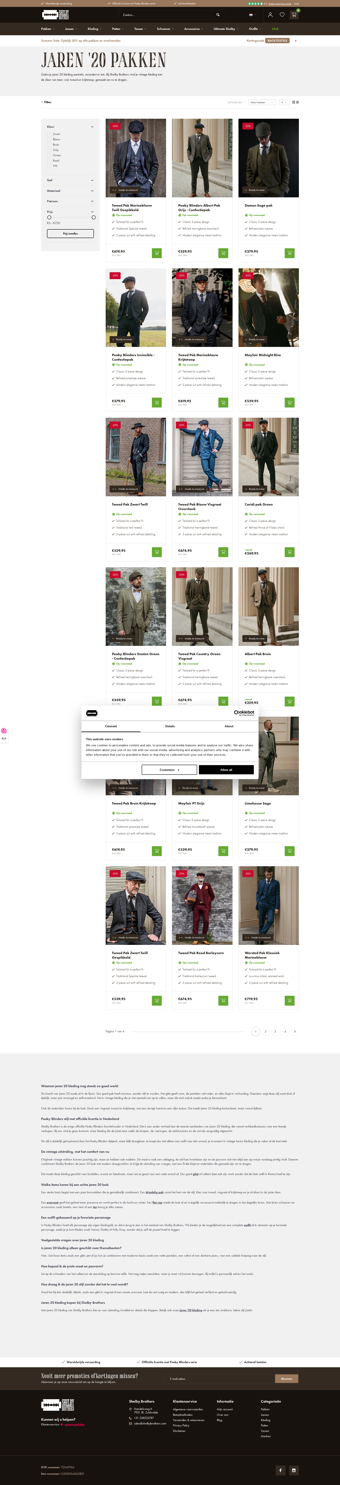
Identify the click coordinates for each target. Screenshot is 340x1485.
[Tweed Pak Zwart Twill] (136, 457)
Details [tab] (170, 726)
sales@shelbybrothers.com (150, 1423)
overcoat (52, 1202)
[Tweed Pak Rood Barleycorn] (202, 905)
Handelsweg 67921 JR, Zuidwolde (146, 1410)
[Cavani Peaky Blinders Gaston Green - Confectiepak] (136, 606)
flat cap (157, 1202)
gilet (196, 1174)
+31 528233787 (144, 1418)
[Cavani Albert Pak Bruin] (268, 606)
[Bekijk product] (157, 253)
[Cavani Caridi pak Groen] (268, 457)
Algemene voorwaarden (188, 1409)
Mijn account (225, 1409)
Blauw (56, 139)
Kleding (93, 29)
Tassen (138, 29)
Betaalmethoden (183, 1415)
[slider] (49, 217)
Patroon (52, 201)
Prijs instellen (70, 233)
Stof (49, 180)
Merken (266, 1436)
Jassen (69, 29)
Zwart (56, 134)
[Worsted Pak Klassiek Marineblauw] (268, 905)
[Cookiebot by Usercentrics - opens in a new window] (237, 713)
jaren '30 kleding (190, 1310)
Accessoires (192, 29)
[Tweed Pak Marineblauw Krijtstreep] (202, 307)
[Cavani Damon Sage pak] (268, 158)
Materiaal (53, 191)
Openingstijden (75, 1424)
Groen (57, 155)
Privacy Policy (181, 1425)
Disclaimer (179, 1431)
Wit (55, 166)
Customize (167, 769)
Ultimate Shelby (224, 29)
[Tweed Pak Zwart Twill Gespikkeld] (136, 905)
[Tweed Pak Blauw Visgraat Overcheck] (202, 457)
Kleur (50, 127)
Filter (47, 102)
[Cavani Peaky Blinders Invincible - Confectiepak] (136, 307)
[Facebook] (280, 1470)
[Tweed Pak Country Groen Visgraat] (202, 606)
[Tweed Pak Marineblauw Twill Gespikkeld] (136, 158)
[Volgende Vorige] (295, 1031)
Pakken (46, 29)
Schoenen (163, 29)
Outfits (253, 29)
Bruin (56, 144)
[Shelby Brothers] (64, 15)
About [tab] (229, 726)
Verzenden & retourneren (188, 1420)
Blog (219, 1420)
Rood (56, 160)
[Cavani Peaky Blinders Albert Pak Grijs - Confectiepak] (202, 158)
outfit (247, 1225)
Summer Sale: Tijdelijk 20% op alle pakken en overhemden (164, 40)
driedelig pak (155, 1192)
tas (95, 1207)
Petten (116, 29)
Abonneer (286, 1378)
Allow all (226, 769)
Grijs (56, 150)
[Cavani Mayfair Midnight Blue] (268, 307)
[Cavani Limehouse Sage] (268, 756)
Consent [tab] (111, 726)
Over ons (222, 1415)
